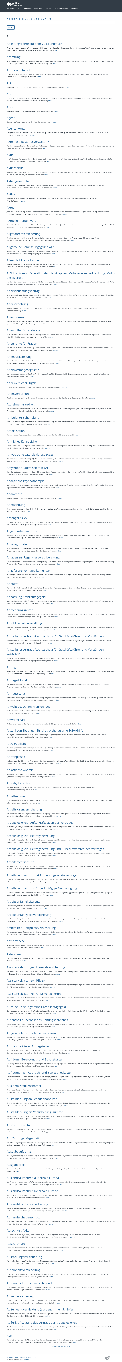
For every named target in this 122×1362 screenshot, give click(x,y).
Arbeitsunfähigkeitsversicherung (29, 915)
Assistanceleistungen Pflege (26, 980)
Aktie (10, 155)
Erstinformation (20, 1357)
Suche (34, 1357)
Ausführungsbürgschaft (23, 1138)
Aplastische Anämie (20, 770)
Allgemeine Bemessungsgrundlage (30, 247)
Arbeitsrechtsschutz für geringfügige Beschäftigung (42, 888)
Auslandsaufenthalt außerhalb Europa (33, 1178)
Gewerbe (27, 8)
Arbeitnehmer (16, 796)
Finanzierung (49, 8)
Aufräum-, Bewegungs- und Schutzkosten (35, 1059)
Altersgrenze (15, 317)
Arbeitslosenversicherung (24, 809)
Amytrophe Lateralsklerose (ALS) (29, 468)
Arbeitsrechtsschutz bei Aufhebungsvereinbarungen (42, 875)
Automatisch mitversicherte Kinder (31, 1283)
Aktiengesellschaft (19, 181)
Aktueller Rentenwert (21, 221)
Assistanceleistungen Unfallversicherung (34, 994)
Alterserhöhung (17, 304)
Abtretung (13, 57)
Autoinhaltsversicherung (23, 1270)
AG (9, 94)
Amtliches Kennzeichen (23, 441)
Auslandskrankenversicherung (27, 1204)
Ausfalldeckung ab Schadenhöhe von (32, 1099)
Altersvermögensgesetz (23, 370)
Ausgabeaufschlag (19, 1151)
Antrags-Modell (17, 680)
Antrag (11, 667)
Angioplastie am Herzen (23, 531)
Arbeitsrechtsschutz (20, 862)
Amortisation (16, 431)
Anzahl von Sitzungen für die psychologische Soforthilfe (45, 730)
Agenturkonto (16, 128)
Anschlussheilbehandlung (24, 623)
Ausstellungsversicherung (24, 1257)
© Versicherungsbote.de (61, 1346)
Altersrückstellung (19, 357)
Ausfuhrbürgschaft (20, 1125)
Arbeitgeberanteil (18, 783)
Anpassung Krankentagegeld (26, 597)
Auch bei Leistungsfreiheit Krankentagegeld (36, 1007)
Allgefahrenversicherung (23, 234)
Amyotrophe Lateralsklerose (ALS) (30, 455)
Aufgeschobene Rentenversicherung (31, 1033)
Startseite (10, 8)
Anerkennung (16, 505)
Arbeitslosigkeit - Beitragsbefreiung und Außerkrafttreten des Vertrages (55, 849)
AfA (9, 83)
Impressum (10, 1357)
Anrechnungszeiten (20, 610)
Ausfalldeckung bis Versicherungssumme (35, 1112)
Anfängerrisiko (17, 518)
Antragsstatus (16, 693)
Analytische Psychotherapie (25, 481)
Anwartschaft (16, 720)
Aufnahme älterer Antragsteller (28, 1046)
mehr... (57, 50)
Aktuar (11, 207)
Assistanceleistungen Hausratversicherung (36, 967)
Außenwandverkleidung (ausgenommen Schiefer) (40, 1309)
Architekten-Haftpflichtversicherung (31, 928)
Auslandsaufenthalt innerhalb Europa (32, 1191)
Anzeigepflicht (16, 744)
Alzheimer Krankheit (21, 404)
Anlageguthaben (18, 544)
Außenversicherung (20, 1296)
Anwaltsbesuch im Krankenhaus (28, 707)
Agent (11, 118)
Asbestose (14, 954)
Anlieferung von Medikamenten (28, 571)
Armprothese (16, 941)
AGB (10, 107)
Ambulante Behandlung (23, 418)
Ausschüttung (16, 1244)
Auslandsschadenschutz (23, 1217)
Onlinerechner (62, 8)
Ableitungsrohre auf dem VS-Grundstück (34, 44)
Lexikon (28, 1357)
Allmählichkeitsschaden (23, 260)
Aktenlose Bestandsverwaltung (28, 142)
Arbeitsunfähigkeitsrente (24, 901)
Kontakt (74, 8)
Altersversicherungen (21, 383)
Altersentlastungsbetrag (23, 291)
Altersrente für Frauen (22, 343)
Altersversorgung (18, 394)
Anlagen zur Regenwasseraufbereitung (33, 557)
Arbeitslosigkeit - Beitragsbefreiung (31, 836)
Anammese (14, 494)
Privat (19, 8)
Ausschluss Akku (18, 1230)
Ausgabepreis (16, 1165)
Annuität (12, 584)
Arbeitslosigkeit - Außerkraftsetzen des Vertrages (40, 823)
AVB (9, 1336)
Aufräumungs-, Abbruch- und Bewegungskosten (39, 1073)
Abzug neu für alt (18, 70)
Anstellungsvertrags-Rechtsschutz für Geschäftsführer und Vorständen (55, 636)
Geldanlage (38, 8)
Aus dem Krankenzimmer (24, 1086)
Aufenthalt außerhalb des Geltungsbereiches (37, 1020)
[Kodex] (107, 1358)
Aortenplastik (16, 757)
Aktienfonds (15, 168)
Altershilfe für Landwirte (23, 330)
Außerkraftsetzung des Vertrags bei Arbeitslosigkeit (42, 1323)
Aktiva (11, 194)
